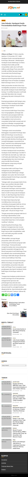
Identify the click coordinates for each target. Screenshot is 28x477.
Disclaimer (4, 460)
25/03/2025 (16, 334)
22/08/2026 (16, 390)
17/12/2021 (5, 28)
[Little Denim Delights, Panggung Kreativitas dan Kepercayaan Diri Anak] (6, 342)
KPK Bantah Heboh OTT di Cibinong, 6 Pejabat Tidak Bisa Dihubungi (19, 409)
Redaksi (3, 469)
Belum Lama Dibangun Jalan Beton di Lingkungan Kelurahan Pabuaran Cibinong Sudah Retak (19, 445)
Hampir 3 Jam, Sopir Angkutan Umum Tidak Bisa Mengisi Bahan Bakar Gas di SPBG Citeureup (19, 422)
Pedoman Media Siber (7, 466)
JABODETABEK (16, 382)
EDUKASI (15, 428)
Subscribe (26, 15)
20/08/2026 (16, 413)
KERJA (14, 440)
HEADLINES (15, 393)
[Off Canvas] (2, 14)
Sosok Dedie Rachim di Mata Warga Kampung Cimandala (19, 330)
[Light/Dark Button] (20, 14)
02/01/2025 (16, 347)
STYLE (3, 20)
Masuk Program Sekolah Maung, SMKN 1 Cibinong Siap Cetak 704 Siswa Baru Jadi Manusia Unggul (19, 433)
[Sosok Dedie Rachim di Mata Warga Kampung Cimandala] (6, 331)
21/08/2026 (16, 402)
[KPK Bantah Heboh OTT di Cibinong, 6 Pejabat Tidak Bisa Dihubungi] (6, 409)
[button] (5, 14)
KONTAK (3, 463)
